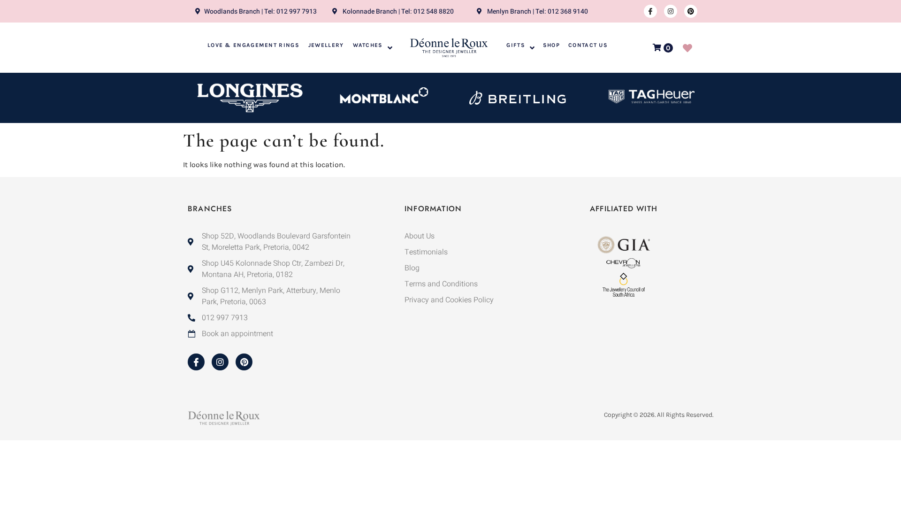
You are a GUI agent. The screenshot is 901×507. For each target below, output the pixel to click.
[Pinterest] (690, 11)
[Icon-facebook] (650, 11)
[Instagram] (670, 11)
